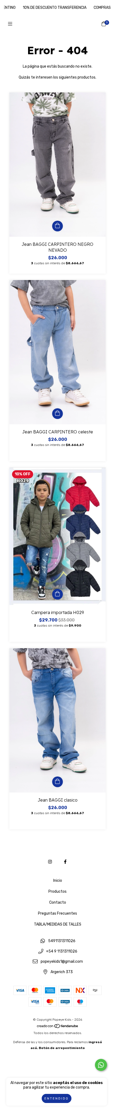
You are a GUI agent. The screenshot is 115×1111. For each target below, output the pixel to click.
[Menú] (11, 24)
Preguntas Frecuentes (57, 913)
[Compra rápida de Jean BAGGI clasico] (57, 781)
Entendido (56, 1098)
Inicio (57, 880)
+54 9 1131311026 (61, 951)
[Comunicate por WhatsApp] (101, 1065)
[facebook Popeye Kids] (65, 862)
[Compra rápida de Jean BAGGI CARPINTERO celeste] (57, 413)
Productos (57, 891)
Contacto (57, 902)
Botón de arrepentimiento (62, 1048)
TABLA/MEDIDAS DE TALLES (57, 924)
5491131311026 (61, 941)
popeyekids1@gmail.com (62, 962)
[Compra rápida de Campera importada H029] (57, 594)
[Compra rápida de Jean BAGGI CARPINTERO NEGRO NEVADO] (57, 226)
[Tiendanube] (57, 1027)
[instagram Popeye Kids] (50, 862)
